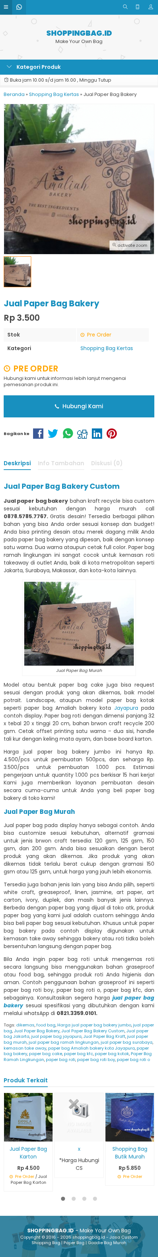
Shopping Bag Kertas (106, 348)
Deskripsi (17, 463)
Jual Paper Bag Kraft (104, 1036)
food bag (45, 1025)
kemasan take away (25, 1048)
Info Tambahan (61, 463)
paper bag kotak (112, 1054)
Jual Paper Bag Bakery (37, 1031)
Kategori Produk (38, 67)
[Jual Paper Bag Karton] (28, 1117)
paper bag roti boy (96, 1059)
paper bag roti (60, 1059)
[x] (79, 1117)
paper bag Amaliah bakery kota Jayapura (91, 1048)
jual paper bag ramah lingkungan (64, 1042)
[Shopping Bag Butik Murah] (129, 1117)
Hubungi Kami (82, 406)
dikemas (25, 1025)
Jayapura (126, 708)
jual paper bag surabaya (126, 1042)
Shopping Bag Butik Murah (129, 1152)
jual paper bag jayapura (56, 1036)
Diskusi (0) (107, 463)
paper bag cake (45, 1054)
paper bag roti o (133, 1059)
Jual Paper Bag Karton (28, 1152)
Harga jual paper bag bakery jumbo (94, 1025)
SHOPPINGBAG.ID (79, 33)
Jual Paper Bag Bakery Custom (93, 1031)
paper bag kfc (78, 1054)
